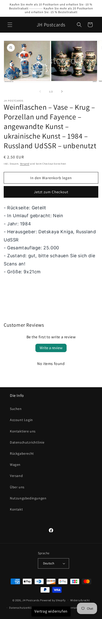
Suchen (16, 408)
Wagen (15, 464)
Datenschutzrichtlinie (27, 442)
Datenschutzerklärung (23, 607)
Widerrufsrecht (80, 600)
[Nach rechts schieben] (61, 91)
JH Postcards (30, 600)
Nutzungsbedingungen (28, 498)
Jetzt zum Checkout (51, 192)
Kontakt (16, 509)
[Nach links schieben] (40, 91)
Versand (24, 163)
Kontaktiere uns (23, 431)
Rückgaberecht (22, 453)
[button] (9, 24)
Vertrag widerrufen (51, 611)
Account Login (21, 420)
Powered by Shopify (53, 600)
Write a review (51, 347)
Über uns (17, 487)
